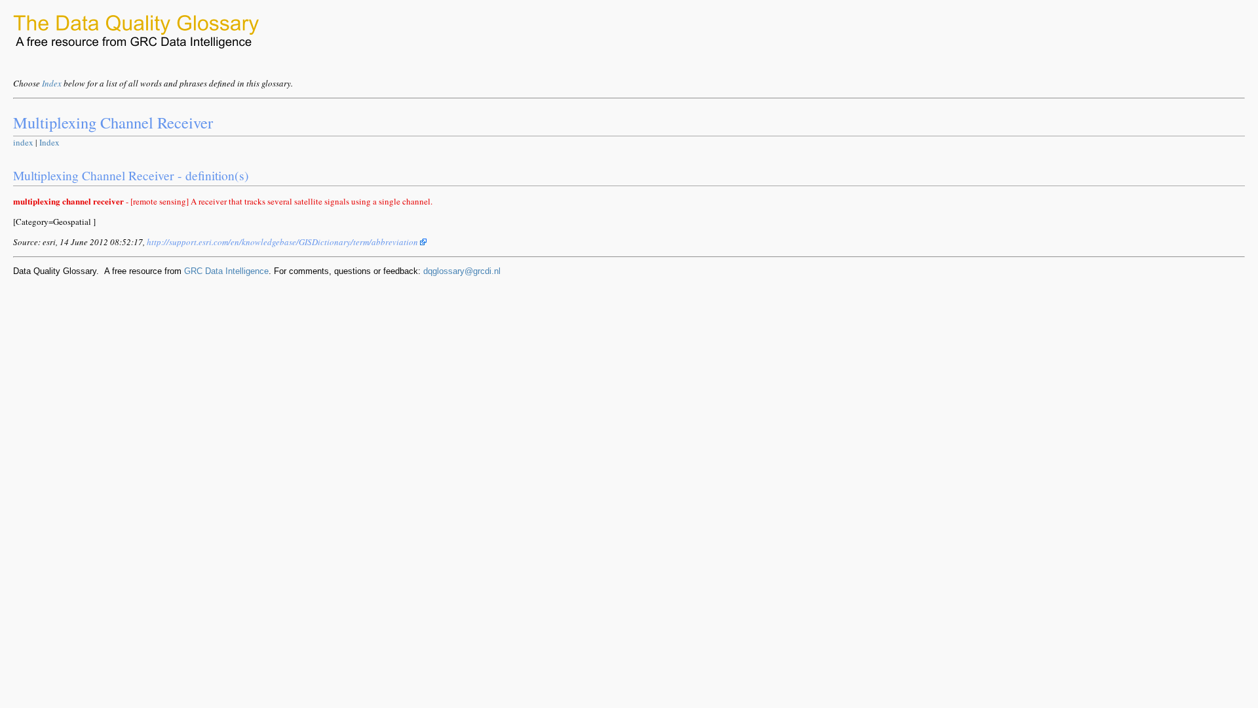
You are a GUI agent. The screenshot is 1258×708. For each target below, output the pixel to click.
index (23, 142)
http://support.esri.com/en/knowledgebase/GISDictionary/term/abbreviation (283, 242)
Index (52, 83)
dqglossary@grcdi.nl (462, 271)
